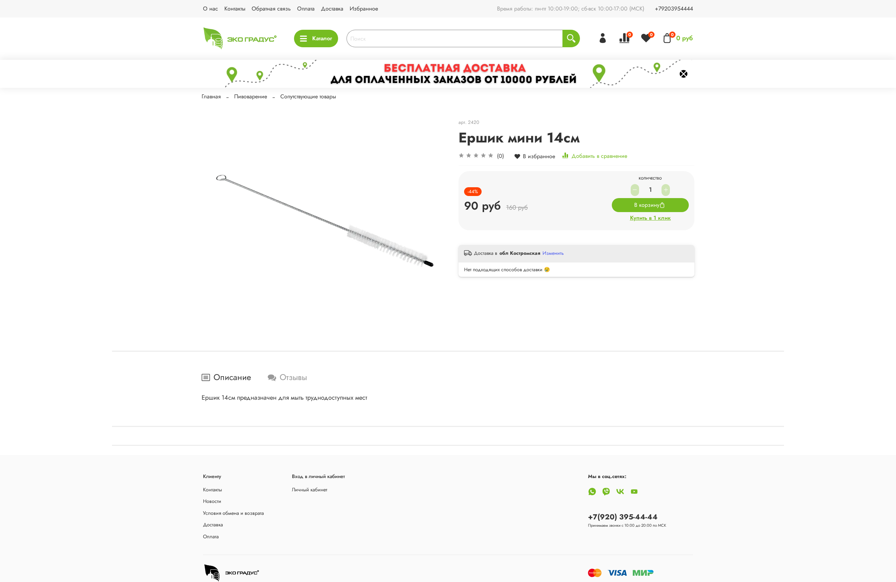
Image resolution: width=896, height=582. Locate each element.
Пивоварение (250, 96)
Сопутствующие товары (308, 96)
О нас (210, 9)
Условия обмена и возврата (233, 513)
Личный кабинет (309, 489)
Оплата (306, 9)
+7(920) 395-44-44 (623, 517)
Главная (211, 96)
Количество (650, 179)
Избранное (364, 9)
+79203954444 (674, 9)
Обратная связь (271, 9)
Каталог (322, 38)
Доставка (332, 9)
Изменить (553, 253)
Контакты (234, 9)
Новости (212, 501)
